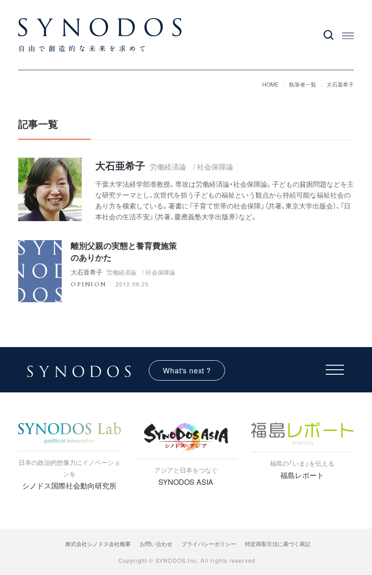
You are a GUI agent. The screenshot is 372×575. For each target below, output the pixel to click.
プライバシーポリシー (208, 543)
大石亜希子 (340, 84)
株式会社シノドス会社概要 (98, 543)
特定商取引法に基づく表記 (277, 543)
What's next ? (186, 370)
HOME (270, 84)
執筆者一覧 (302, 84)
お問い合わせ (156, 543)
